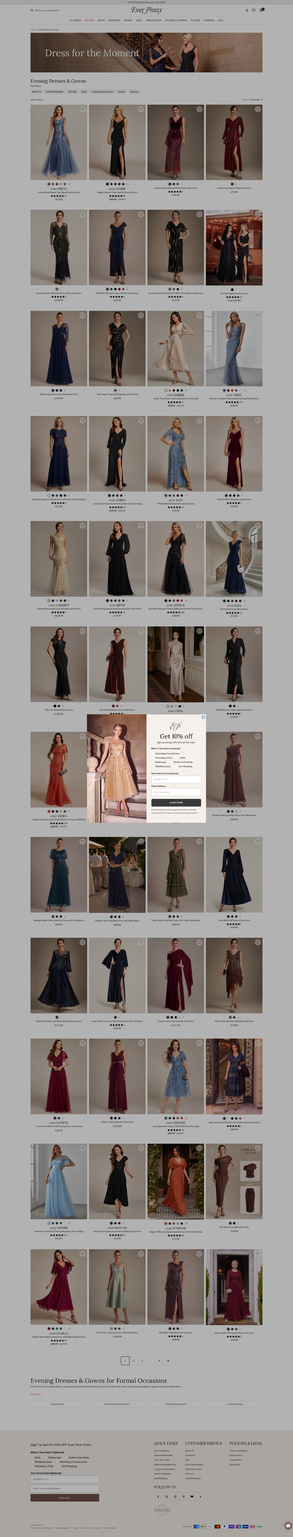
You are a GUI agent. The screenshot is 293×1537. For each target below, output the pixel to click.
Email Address (158, 786)
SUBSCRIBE (176, 802)
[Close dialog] (203, 717)
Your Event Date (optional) (164, 773)
